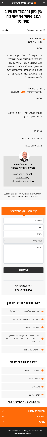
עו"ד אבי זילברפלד (34, 30)
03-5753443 (21, 177)
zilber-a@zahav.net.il (21, 181)
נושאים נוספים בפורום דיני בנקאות (24, 402)
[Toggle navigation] (44, 3)
